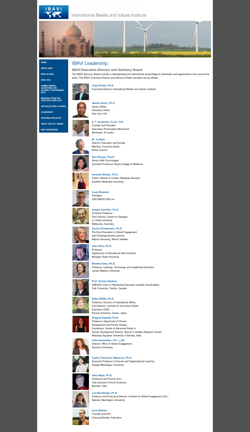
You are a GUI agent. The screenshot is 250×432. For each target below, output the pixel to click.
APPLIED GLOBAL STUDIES (53, 106)
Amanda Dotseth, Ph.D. (105, 174)
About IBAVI (47, 68)
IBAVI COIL (46, 80)
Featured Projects (51, 118)
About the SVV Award (52, 124)
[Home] (93, 18)
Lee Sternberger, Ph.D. (104, 393)
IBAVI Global (47, 74)
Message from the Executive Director (51, 99)
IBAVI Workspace (49, 129)
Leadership (47, 112)
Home (43, 62)
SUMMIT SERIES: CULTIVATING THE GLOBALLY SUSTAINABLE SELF (52, 89)
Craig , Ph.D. (103, 85)
